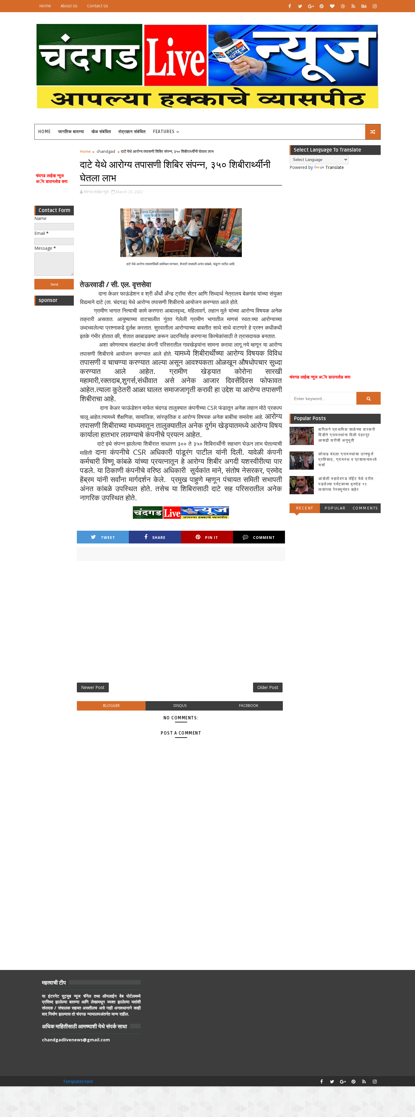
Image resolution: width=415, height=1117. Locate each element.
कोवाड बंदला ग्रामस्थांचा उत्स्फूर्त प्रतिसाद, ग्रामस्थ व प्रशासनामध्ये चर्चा (347, 460)
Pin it (211, 537)
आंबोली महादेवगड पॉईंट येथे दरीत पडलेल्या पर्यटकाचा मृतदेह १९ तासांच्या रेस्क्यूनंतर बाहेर (346, 484)
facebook (248, 705)
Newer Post (93, 687)
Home (45, 6)
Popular (335, 508)
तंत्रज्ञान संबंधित (132, 131)
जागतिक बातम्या (71, 131)
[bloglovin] (332, 6)
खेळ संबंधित (101, 131)
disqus (180, 705)
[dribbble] (342, 6)
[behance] (364, 6)
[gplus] (310, 6)
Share (159, 537)
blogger (111, 705)
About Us (69, 6)
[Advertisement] (54, 400)
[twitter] (300, 6)
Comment (264, 537)
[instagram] (374, 6)
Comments (365, 508)
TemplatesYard (78, 1081)
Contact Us (97, 6)
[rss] (353, 6)
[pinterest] (321, 6)
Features (164, 131)
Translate (334, 167)
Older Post (267, 687)
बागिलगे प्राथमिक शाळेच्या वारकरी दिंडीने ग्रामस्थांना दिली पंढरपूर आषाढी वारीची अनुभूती (346, 435)
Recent (305, 508)
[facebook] (289, 6)
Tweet (108, 537)
